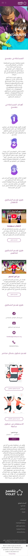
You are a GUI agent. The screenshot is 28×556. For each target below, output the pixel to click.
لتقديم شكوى (14, 240)
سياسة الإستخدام (21, 532)
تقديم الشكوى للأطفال (14, 419)
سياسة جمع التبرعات (20, 523)
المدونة (23, 512)
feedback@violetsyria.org (14, 337)
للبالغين (16, 434)
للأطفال (8, 434)
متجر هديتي (22, 509)
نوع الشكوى (14, 432)
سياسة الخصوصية (21, 529)
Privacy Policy (12, 553)
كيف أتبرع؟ (23, 505)
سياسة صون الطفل (20, 526)
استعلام (14, 439)
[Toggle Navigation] (3, 3)
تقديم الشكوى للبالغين (14, 388)
